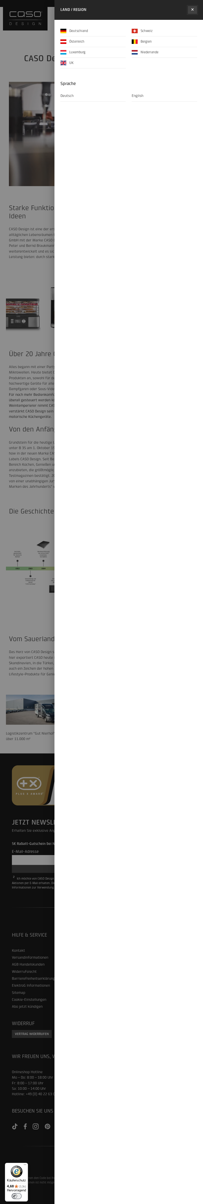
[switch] (17, 1196)
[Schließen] (192, 10)
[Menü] (25, 1166)
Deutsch (67, 95)
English (137, 95)
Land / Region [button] (73, 9)
